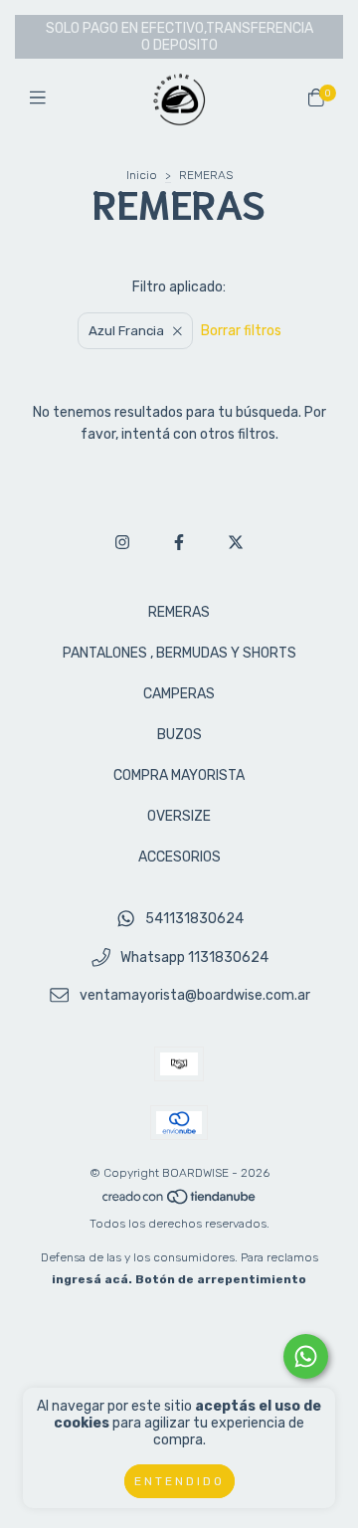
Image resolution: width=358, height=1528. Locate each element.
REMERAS (179, 612)
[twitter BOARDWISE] (236, 542)
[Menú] (42, 98)
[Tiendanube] (180, 1202)
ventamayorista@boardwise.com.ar (195, 996)
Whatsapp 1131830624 (194, 957)
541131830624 (194, 918)
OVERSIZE (179, 816)
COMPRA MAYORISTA (179, 775)
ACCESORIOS (179, 857)
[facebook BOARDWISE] (179, 542)
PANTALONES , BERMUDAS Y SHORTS (179, 653)
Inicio (141, 175)
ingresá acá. (92, 1279)
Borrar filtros (241, 330)
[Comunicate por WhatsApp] (305, 1356)
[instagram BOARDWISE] (122, 542)
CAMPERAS (179, 693)
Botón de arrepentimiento (220, 1279)
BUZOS (179, 734)
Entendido (179, 1481)
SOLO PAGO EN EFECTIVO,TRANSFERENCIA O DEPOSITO (179, 37)
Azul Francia (126, 330)
